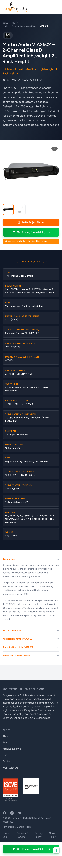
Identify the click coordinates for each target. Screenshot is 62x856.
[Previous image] (7, 173)
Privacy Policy (39, 835)
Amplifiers (31, 26)
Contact (7, 761)
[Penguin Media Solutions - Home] (15, 7)
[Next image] (55, 173)
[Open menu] (57, 7)
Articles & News (12, 748)
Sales (5, 23)
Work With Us (10, 767)
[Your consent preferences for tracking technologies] (56, 850)
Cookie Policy (53, 835)
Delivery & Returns (22, 835)
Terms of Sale (7, 835)
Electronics (17, 26)
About (6, 736)
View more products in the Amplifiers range (26, 241)
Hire (5, 755)
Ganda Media (24, 826)
